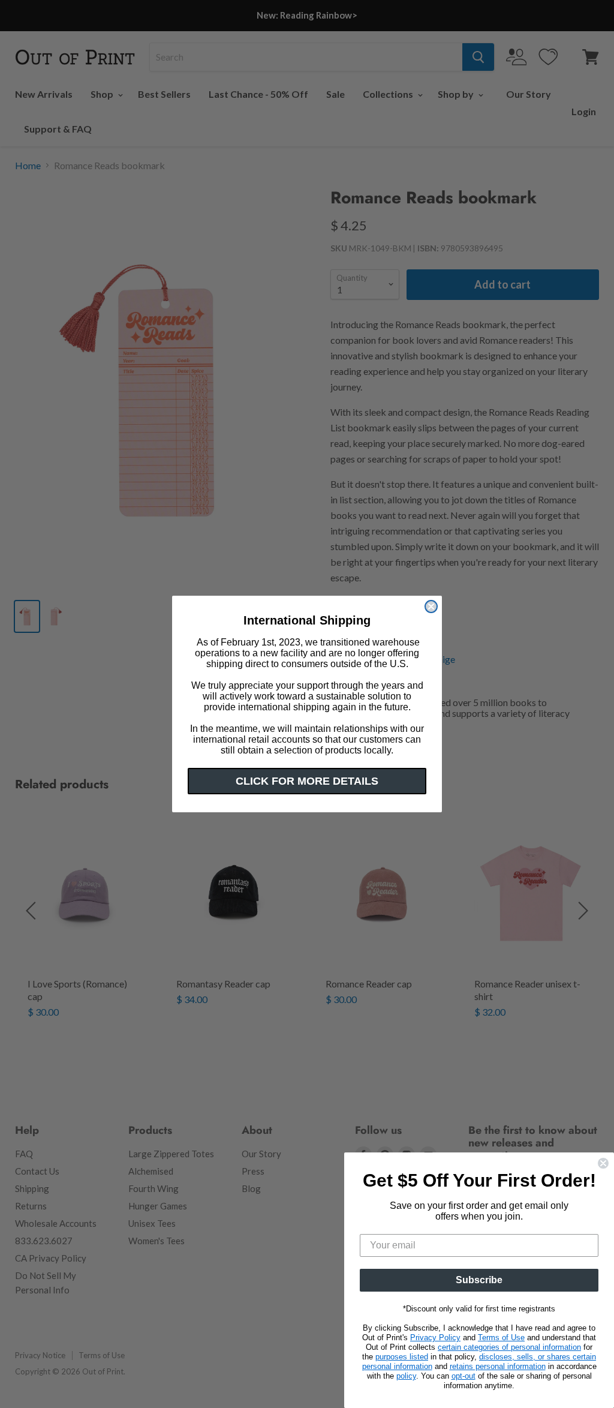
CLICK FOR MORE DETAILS (307, 781)
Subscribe (479, 1280)
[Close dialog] (431, 607)
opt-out (463, 1375)
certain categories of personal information (509, 1347)
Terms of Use (501, 1337)
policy (406, 1375)
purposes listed (401, 1356)
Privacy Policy (435, 1337)
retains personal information (498, 1366)
